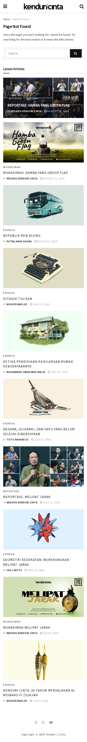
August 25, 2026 (58, 111)
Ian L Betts (14, 570)
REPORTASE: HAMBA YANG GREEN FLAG (38, 105)
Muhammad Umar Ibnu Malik (26, 372)
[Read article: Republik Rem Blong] (43, 205)
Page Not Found (21, 19)
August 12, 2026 (53, 178)
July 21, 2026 (51, 502)
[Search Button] (82, 6)
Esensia (9, 230)
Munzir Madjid (17, 304)
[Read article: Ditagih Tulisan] (43, 268)
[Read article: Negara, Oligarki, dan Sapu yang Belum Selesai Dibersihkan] (43, 399)
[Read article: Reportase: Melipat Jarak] (43, 466)
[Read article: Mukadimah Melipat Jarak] (43, 597)
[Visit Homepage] (43, 6)
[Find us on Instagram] (35, 722)
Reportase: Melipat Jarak (27, 497)
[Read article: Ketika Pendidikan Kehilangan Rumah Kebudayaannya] (43, 331)
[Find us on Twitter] (43, 722)
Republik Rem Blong (22, 235)
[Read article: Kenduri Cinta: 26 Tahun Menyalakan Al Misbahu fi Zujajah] (43, 660)
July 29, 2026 (59, 372)
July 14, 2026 (35, 570)
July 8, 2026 (50, 633)
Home (6, 19)
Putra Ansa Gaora (19, 241)
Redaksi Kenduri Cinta (26, 111)
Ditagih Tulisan (17, 299)
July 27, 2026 (42, 439)
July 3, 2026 (40, 700)
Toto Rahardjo (18, 439)
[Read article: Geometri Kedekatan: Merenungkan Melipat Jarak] (43, 529)
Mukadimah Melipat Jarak (26, 627)
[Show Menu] (5, 6)
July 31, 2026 (41, 304)
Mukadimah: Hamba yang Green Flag (35, 173)
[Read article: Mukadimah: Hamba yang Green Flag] (43, 142)
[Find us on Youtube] (51, 722)
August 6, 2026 (47, 241)
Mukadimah (12, 167)
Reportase (15, 98)
